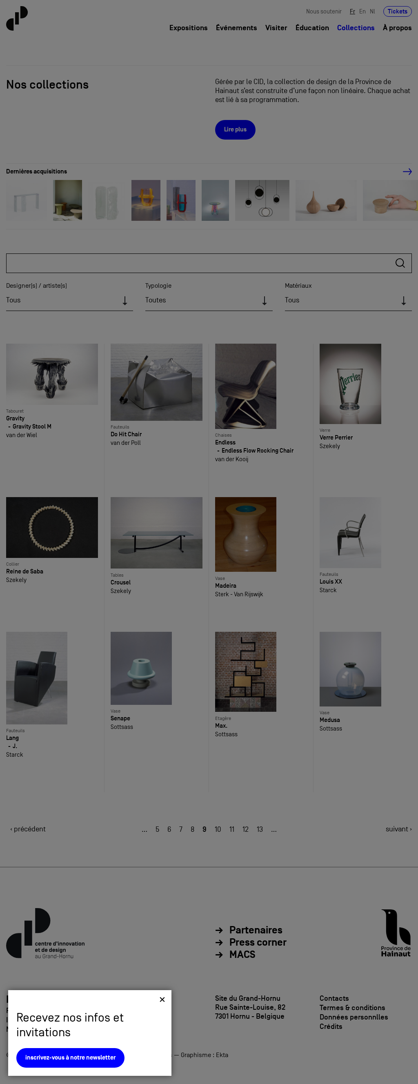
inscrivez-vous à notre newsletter (70, 1058)
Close (162, 999)
